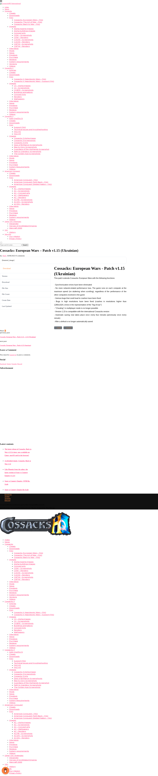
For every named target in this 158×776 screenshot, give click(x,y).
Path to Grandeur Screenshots (27, 151)
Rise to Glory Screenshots (25, 147)
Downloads (14, 15)
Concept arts (20, 33)
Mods (11, 51)
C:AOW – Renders (22, 42)
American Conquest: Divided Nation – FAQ (33, 184)
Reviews (13, 59)
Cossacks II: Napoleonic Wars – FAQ (30, 79)
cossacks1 (68, 328)
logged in (12, 355)
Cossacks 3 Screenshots (25, 140)
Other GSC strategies (13, 221)
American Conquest (12, 171)
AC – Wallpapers (21, 195)
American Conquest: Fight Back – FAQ (31, 182)
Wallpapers (19, 99)
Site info (8, 234)
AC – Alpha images (22, 189)
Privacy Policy (15, 239)
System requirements (19, 62)
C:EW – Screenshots (23, 35)
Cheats (12, 13)
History (12, 232)
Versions (13, 64)
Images (12, 26)
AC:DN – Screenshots (23, 202)
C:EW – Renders (21, 37)
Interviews (14, 48)
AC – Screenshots (21, 191)
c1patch (58, 328)
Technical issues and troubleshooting (31, 129)
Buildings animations (23, 92)
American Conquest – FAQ (26, 180)
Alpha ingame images (24, 29)
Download (7, 268)
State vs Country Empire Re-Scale (17, 490)
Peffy (5, 256)
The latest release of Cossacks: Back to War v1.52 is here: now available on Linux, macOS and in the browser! (18, 452)
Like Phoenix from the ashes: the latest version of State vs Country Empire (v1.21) (16, 473)
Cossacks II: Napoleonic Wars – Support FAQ (34, 81)
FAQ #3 (17, 134)
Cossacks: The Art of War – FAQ (28, 22)
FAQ (11, 18)
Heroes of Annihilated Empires (23, 226)
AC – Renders (20, 197)
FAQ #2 (17, 132)
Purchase (13, 57)
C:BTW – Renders (22, 46)
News (7, 9)
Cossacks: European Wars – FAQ (28, 20)
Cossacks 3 (9, 116)
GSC (6, 230)
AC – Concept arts (22, 193)
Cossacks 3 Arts (21, 143)
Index (7, 7)
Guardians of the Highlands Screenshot (31, 149)
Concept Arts (20, 94)
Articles (12, 70)
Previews (13, 55)
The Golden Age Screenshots (27, 154)
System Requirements (19, 167)
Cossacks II (9, 68)
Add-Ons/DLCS (16, 118)
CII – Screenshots (21, 88)
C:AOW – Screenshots (23, 40)
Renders (18, 97)
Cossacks (8, 11)
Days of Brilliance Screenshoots (28, 145)
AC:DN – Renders (21, 204)
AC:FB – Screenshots (23, 200)
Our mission (14, 236)
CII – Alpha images (22, 86)
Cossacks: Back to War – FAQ (27, 24)
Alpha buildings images (24, 31)
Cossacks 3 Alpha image (25, 138)
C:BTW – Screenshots (23, 44)
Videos (12, 66)
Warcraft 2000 (15, 228)
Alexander (14, 224)
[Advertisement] (16, 406)
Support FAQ (20, 127)
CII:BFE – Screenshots (23, 90)
